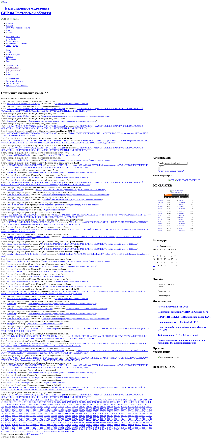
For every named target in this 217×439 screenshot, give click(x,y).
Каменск (9, 57)
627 (139, 429)
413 (143, 418)
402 (104, 418)
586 (147, 427)
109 (132, 402)
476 (62, 422)
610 (80, 429)
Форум (9, 30)
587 (150, 427)
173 (55, 406)
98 (95, 402)
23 (58, 400)
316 (104, 413)
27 (68, 400)
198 (143, 406)
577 (115, 427)
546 (6, 427)
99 (98, 402)
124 (33, 404)
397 (87, 418)
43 (109, 400)
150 (125, 404)
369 (140, 416)
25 (63, 400)
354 (87, 416)
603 (55, 429)
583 (136, 427)
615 (97, 429)
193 (125, 406)
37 (94, 400)
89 (73, 402)
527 (90, 425)
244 (2, 411)
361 (111, 416)
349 (69, 416)
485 (94, 422)
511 (34, 425)
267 (83, 411)
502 (2, 425)
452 (129, 420)
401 (101, 418)
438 (80, 420)
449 (118, 420)
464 (20, 422)
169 (41, 406)
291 (16, 413)
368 (136, 416)
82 (55, 402)
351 (76, 416)
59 (149, 400)
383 (38, 418)
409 (129, 418)
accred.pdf (11, 276)
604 (59, 429)
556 (41, 427)
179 (76, 406)
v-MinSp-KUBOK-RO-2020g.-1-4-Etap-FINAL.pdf (28, 237)
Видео (15, 46)
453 (132, 420)
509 (27, 425)
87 (68, 402)
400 (97, 418)
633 (9, 431)
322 (125, 413)
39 (99, 400)
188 (108, 406)
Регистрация (163, 171)
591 (13, 429)
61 (2, 402)
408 (125, 418)
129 (51, 404)
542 (143, 425)
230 (104, 409)
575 (108, 427)
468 (34, 422)
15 (38, 400)
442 (94, 420)
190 (115, 406)
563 (66, 427)
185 (97, 406)
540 (136, 425)
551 (23, 427)
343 (48, 416)
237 (129, 409)
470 (41, 422)
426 (38, 420)
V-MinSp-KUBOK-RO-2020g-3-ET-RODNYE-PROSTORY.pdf (33, 336)
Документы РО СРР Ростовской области (71, 104)
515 (48, 425)
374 (6, 418)
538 (129, 425)
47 (119, 400)
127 (44, 404)
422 (23, 420)
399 (94, 418)
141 (93, 404)
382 (34, 418)
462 (13, 422)
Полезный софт (12, 79)
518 (59, 425)
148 (118, 404)
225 (87, 409)
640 (34, 431)
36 (91, 400)
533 (111, 425)
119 (16, 404)
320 (118, 413)
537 (125, 425)
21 (53, 400)
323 (129, 413)
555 (38, 427)
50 (126, 400)
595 (27, 429)
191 (118, 406)
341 (41, 416)
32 (81, 400)
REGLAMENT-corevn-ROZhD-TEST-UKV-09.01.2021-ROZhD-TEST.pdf (38, 140)
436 (73, 420)
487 (101, 422)
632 (6, 431)
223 (80, 409)
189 (111, 406)
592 (16, 429)
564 (69, 427)
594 (23, 429)
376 (13, 418)
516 (51, 425)
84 (60, 402)
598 (38, 429)
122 (26, 404)
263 (69, 411)
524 (80, 425)
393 (73, 418)
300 (48, 413)
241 (143, 409)
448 (115, 420)
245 (6, 411)
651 (73, 431)
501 (150, 422)
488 (104, 422)
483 (87, 422)
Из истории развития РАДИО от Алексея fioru (183, 311)
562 (62, 427)
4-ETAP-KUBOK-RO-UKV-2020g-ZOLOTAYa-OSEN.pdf (31, 133)
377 (16, 418)
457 (147, 420)
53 (134, 400)
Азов (8, 50)
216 (55, 409)
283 (140, 411)
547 (9, 427)
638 (27, 431)
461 (9, 422)
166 (31, 406)
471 (45, 422)
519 (62, 425)
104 (114, 402)
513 (41, 425)
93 (83, 402)
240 (139, 409)
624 (129, 429)
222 (76, 409)
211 (38, 409)
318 (111, 413)
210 (34, 409)
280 (129, 411)
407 (122, 418)
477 (66, 422)
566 (76, 427)
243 (150, 409)
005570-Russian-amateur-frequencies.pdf (23, 104)
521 (69, 425)
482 (83, 422)
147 (114, 404)
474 (55, 422)
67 (17, 402)
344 (52, 416)
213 (44, 409)
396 (83, 418)
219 (66, 409)
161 (13, 406)
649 (66, 431)
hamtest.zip (11, 121)
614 (94, 429)
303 (59, 413)
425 (34, 420)
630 (150, 429)
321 (122, 413)
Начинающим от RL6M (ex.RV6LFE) (178, 322)
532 (108, 425)
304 (62, 413)
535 (118, 425)
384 (41, 418)
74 (35, 402)
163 (20, 406)
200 (150, 406)
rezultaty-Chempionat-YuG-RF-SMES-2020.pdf (26, 254)
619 (111, 429)
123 (30, 404)
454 (136, 420)
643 (45, 431)
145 (107, 404)
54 (136, 400)
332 (9, 416)
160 (9, 406)
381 (31, 418)
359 (104, 416)
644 (48, 431)
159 (6, 406)
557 (45, 427)
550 (20, 427)
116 (6, 404)
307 (73, 413)
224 (83, 409)
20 (51, 400)
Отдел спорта (12, 41)
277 (118, 411)
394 (76, 418)
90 (75, 402)
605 (62, 429)
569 (87, 427)
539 (132, 425)
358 (101, 416)
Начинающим (12, 74)
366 (129, 416)
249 (20, 411)
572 (97, 427)
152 (132, 404)
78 (45, 402)
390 (62, 418)
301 (52, 413)
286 (150, 411)
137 (79, 404)
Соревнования (12, 68)
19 (48, 400)
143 (100, 404)
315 (101, 413)
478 (69, 422)
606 (66, 429)
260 (59, 411)
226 (90, 409)
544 (150, 425)
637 (23, 431)
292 (20, 413)
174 (59, 406)
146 (111, 404)
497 (136, 422)
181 (83, 406)
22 (56, 400)
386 (48, 418)
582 (132, 427)
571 (94, 427)
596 (31, 429)
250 (23, 411)
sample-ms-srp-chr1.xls (16, 205)
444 (101, 420)
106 (121, 402)
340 (38, 416)
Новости (9, 25)
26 (66, 400)
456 (143, 420)
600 (45, 429)
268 (87, 411)
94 (85, 402)
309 (80, 413)
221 (73, 409)
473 (52, 422)
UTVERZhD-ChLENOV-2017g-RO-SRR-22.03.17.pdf (29, 309)
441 (90, 420)
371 (147, 416)
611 (83, 429)
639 (31, 431)
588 (2, 429)
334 (16, 416)
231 (108, 409)
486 (97, 422)
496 (132, 422)
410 (132, 418)
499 (143, 422)
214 (48, 409)
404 (111, 418)
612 (87, 429)
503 (6, 425)
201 (2, 409)
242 (146, 409)
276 (115, 411)
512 (37, 425)
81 (53, 402)
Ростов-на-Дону (13, 54)
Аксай (8, 52)
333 (13, 416)
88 (70, 402)
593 (20, 429)
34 (86, 400)
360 (108, 416)
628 (143, 429)
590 (9, 429)
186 (101, 406)
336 (23, 416)
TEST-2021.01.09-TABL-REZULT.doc (23, 215)
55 (139, 400)
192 (122, 406)
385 (45, 418)
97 (93, 402)
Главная (9, 23)
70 (25, 402)
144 (104, 404)
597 (34, 429)
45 (114, 400)
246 (9, 411)
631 (2, 431)
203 (9, 409)
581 (129, 427)
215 (51, 409)
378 (20, 418)
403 (108, 418)
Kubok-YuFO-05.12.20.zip (18, 244)
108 (128, 402)
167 (34, 406)
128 (47, 404)
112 (142, 402)
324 (132, 413)
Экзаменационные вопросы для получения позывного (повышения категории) (76, 116)
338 (31, 416)
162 (16, 406)
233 (115, 409)
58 (146, 400)
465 (23, 422)
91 (78, 402)
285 (147, 411)
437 (76, 420)
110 (135, 402)
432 (59, 420)
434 (66, 420)
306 (69, 413)
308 (76, 413)
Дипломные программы (16, 43)
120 (19, 404)
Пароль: (161, 166)
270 (94, 411)
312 (90, 413)
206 (20, 409)
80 (50, 402)
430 (52, 420)
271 (97, 411)
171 (48, 406)
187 (104, 406)
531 (104, 425)
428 (45, 420)
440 (87, 420)
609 (76, 429)
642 (41, 431)
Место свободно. (13, 83)
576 (111, 427)
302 (55, 413)
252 (31, 411)
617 (104, 429)
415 (150, 418)
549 (16, 427)
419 (13, 420)
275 (111, 411)
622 (122, 429)
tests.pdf (10, 324)
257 (48, 411)
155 (142, 404)
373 (2, 418)
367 (132, 416)
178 (73, 406)
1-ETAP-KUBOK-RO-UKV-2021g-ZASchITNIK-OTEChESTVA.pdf (36, 109)
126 (40, 404)
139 (86, 404)
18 (46, 400)
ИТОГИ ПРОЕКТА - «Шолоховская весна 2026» (184, 317)
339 (34, 416)
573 (101, 427)
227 (94, 409)
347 (62, 416)
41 (104, 400)
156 (146, 404)
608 (73, 429)
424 (31, 420)
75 (38, 402)
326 (139, 413)
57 (144, 400)
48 (121, 400)
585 (143, 427)
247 (13, 411)
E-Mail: (161, 163)
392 (69, 418)
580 (125, 427)
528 (94, 425)
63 (7, 402)
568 (83, 427)
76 (40, 402)
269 (90, 411)
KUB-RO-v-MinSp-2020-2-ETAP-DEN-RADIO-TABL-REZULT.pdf (35, 351)
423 (27, 420)
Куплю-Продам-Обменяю (17, 85)
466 (27, 422)
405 (115, 418)
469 (38, 422)
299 (45, 413)
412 (139, 418)
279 (125, 411)
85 (63, 402)
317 (108, 413)
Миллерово (11, 59)
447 (111, 420)
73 (33, 402)
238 (132, 409)
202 (6, 409)
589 (6, 429)
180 (80, 406)
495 (129, 422)
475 (59, 422)
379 (23, 418)
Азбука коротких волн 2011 (173, 306)
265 (76, 411)
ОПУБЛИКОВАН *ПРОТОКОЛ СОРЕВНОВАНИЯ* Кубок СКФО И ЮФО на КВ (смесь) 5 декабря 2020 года (89, 244)
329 (150, 413)
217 (59, 409)
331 (6, 416)
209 (31, 409)
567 (80, 427)
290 (13, 413)
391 (66, 418)
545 (2, 427)
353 (83, 416)
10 (26, 400)
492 (118, 422)
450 (122, 420)
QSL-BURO (11, 39)
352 (80, 416)
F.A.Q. (9, 72)
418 (9, 420)
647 (59, 431)
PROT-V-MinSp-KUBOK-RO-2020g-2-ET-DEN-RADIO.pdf (32, 222)
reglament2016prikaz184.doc (19, 155)
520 (66, 425)
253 (34, 411)
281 (132, 411)
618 (108, 429)
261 (62, 411)
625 (132, 429)
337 (27, 416)
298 (41, 413)
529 (97, 425)
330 (2, 416)
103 (111, 402)
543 (146, 425)
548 (13, 427)
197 (140, 406)
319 (115, 413)
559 (52, 427)
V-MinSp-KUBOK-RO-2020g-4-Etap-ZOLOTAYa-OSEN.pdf (32, 229)
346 (59, 416)
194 (129, 406)
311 (87, 413)
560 (55, 427)
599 (41, 429)
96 (90, 402)
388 (55, 418)
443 (97, 420)
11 (28, 400)
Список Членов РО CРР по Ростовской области (86, 309)
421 (20, 420)
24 (61, 400)
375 (9, 418)
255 (41, 411)
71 (27, 402)
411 (136, 418)
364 (122, 416)
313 (94, 413)
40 (101, 400)
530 (101, 425)
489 (108, 422)
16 (41, 400)
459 (2, 422)
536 (122, 425)
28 (71, 400)
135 (72, 404)
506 (16, 425)
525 (83, 425)
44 (111, 400)
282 (136, 411)
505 (13, 425)
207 (23, 409)
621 (118, 429)
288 (6, 413)
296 (34, 413)
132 (62, 404)
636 (20, 431)
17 (43, 400)
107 (125, 402)
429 (48, 420)
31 (78, 400)
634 (13, 431)
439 (83, 420)
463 (16, 422)
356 (94, 416)
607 (69, 429)
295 (31, 413)
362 (115, 416)
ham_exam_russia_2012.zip (18, 116)
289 (9, 413)
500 (147, 422)
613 (90, 429)
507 (20, 425)
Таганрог (10, 61)
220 (69, 409)
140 (90, 404)
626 (136, 429)
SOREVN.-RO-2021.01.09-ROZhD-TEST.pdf (26, 165)
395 (80, 418)
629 (146, 429)
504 (9, 425)
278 (122, 411)
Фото (8, 46)
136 (76, 404)
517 (55, 425)
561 (59, 427)
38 (96, 400)
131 (58, 404)
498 (140, 422)
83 (58, 402)
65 (12, 402)
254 (38, 411)
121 (23, 404)
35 (89, 400)
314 (97, 413)
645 (52, 431)
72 (30, 402)
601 (48, 429)
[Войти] (159, 168)
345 (55, 416)
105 (118, 402)
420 (16, 420)
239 (136, 409)
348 (66, 416)
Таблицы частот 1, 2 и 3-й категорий (178, 335)
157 (149, 404)
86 (65, 402)
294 (27, 413)
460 (6, 422)
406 (118, 418)
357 (97, 416)
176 (66, 406)
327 (143, 413)
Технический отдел (14, 81)
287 (2, 413)
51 (129, 400)
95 (88, 402)
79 (48, 402)
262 (66, 411)
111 (139, 402)
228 (97, 409)
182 (87, 406)
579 (122, 427)
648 (62, 431)
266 (80, 411)
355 (90, 416)
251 (27, 411)
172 (52, 406)
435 (69, 420)
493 (122, 422)
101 (104, 402)
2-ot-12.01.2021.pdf (15, 190)
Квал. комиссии (13, 37)
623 (125, 429)
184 (94, 406)
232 (111, 409)
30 (76, 400)
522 (73, 425)
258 (52, 411)
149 (121, 404)
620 (115, 429)
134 (69, 404)
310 (83, 413)
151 (128, 404)
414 (146, 418)
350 (73, 416)
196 (136, 406)
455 (140, 420)
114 (149, 402)
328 (146, 413)
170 (45, 406)
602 (52, 429)
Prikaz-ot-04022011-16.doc (18, 200)
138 (83, 404)
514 (44, 425)
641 (38, 431)
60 (151, 400)
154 (139, 404)
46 (116, 400)
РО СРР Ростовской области (18, 28)
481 (80, 422)
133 (65, 404)
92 (80, 402)
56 (141, 400)
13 (33, 400)
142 (97, 404)
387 (52, 418)
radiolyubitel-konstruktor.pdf (18, 210)
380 (27, 418)
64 (10, 402)
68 (20, 402)
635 (16, 431)
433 (62, 420)
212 (41, 409)
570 (90, 427)
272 (101, 411)
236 (125, 409)
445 (104, 420)
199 (147, 406)
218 (62, 409)
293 (23, 413)
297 (38, 413)
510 (31, 425)
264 (73, 411)
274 (108, 411)
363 (118, 416)
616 (101, 429)
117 (9, 404)
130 (55, 404)
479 (73, 422)
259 (55, 411)
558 (48, 427)
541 (139, 425)
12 (31, 400)
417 (6, 420)
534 (115, 425)
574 (104, 427)
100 (100, 402)
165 (27, 406)
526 (87, 425)
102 (107, 402)
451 (125, 420)
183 (90, 406)
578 (118, 427)
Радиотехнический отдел (54, 210)
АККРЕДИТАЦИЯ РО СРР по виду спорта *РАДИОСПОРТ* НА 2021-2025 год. (71, 190)
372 (150, 416)
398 (90, 418)
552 (27, 427)
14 (36, 400)
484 (90, 422)
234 (118, 409)
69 (22, 402)
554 (34, 427)
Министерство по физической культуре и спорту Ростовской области (72, 200)
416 (2, 420)
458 (150, 420)
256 (45, 411)
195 (132, 406)
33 (84, 400)
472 (48, 422)
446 (108, 420)
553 (31, 427)
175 (62, 406)
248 (16, 411)
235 (122, 409)
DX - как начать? (13, 70)
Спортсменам (12, 65)
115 (2, 404)
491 (115, 422)
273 (104, 411)
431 (55, 420)
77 (43, 402)
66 (15, 402)
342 (45, 416)
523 (76, 425)
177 (69, 406)
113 (146, 402)
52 (131, 400)
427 (41, 420)
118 (13, 404)
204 (13, 409)
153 (135, 404)
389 (59, 418)
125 (37, 404)
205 (16, 409)
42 (106, 400)
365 (125, 416)
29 (73, 400)
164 (23, 406)
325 (136, 413)
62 (5, 402)
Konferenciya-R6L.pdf (16, 271)
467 (31, 422)
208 (27, 409)
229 (101, 409)
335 (20, 416)
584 (140, 427)
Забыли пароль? (177, 171)
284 (143, 411)
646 (55, 431)
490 (111, 422)
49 (124, 400)
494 (125, 422)
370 (143, 416)
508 (23, 425)
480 (76, 422)
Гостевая (9, 32)
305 (66, 413)
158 (2, 406)
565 (73, 427)
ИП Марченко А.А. (35, 434)
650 (69, 431)
